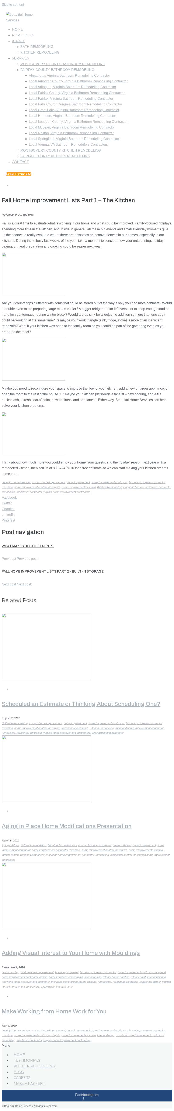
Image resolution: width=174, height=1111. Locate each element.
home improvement (78, 482)
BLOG (19, 1072)
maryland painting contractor (68, 981)
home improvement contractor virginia (37, 487)
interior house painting (75, 728)
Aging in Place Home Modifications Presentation (67, 826)
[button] (18, 174)
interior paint (138, 977)
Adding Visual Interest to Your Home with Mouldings (71, 953)
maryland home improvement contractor (147, 487)
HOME (19, 1055)
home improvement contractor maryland (56, 850)
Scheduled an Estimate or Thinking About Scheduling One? (81, 704)
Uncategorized (23, 185)
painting (91, 981)
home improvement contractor (109, 482)
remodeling (8, 492)
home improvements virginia (79, 487)
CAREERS (22, 1078)
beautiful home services (16, 482)
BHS (31, 214)
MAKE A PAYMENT (29, 1084)
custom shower (122, 845)
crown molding (10, 972)
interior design (10, 855)
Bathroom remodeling (15, 723)
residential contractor (29, 492)
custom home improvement (48, 482)
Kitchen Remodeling (109, 487)
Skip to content (13, 4)
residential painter (150, 981)
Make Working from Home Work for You (54, 1011)
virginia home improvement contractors (66, 492)
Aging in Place (10, 845)
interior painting (156, 977)
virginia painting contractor (108, 732)
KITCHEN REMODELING (34, 1066)
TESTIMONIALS (27, 1060)
